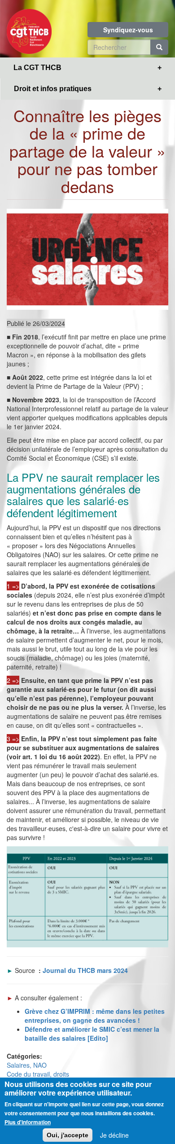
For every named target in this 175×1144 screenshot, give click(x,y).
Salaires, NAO (27, 1064)
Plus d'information (27, 1122)
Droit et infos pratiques (53, 88)
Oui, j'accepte (67, 1135)
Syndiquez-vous (128, 29)
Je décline (114, 1135)
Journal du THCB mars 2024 (85, 970)
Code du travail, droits (38, 1073)
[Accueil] (29, 29)
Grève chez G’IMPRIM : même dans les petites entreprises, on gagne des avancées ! (95, 1016)
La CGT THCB (37, 67)
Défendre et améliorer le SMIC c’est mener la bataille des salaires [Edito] (92, 1034)
